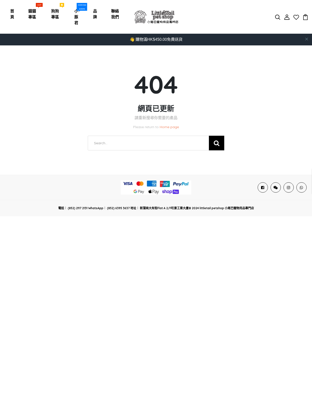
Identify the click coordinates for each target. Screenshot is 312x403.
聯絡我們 (115, 14)
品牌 (95, 14)
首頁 (12, 14)
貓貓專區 (33, 12)
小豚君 (78, 15)
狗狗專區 (56, 12)
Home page (169, 127)
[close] (306, 39)
